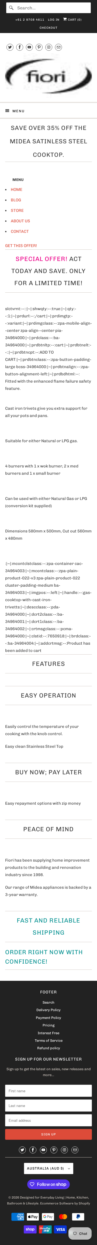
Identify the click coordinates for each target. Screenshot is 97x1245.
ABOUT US (20, 221)
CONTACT (20, 231)
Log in (54, 19)
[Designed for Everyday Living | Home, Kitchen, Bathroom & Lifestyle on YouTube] (29, 47)
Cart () (74, 19)
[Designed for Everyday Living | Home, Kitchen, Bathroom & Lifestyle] (48, 75)
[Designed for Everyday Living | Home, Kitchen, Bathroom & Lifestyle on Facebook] (19, 47)
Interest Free (48, 1033)
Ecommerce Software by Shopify (65, 1203)
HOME (16, 189)
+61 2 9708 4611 (29, 19)
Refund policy (48, 1048)
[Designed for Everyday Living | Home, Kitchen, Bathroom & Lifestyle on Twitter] (9, 47)
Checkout (48, 28)
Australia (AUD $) (46, 1168)
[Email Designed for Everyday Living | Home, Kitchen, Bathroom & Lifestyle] (58, 47)
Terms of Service (49, 1041)
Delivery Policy (48, 1010)
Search (48, 1002)
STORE (17, 210)
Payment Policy (48, 1018)
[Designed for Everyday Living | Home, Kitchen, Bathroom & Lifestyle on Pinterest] (39, 47)
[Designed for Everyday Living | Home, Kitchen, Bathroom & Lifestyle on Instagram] (48, 47)
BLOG (16, 200)
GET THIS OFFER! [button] (21, 245)
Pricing (48, 1025)
